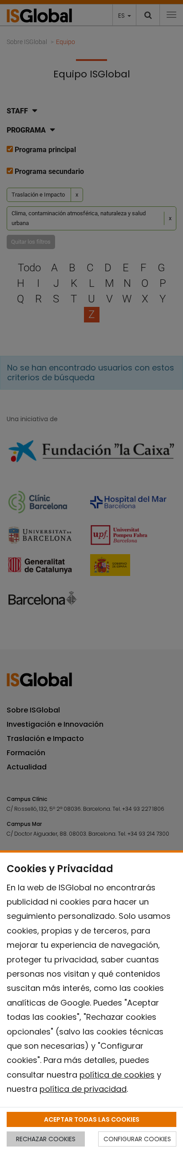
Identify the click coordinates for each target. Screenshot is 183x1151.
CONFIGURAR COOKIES (137, 1139)
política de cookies (117, 1074)
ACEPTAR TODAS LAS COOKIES (91, 1119)
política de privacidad (83, 1089)
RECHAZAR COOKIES (46, 1139)
